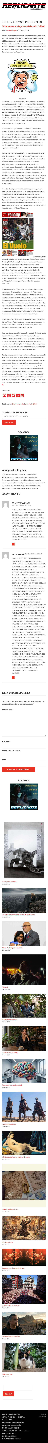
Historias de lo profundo (10, 1209)
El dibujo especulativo (9, 882)
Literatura (7, 1420)
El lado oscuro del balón (20, 404)
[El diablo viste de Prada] (24, 1038)
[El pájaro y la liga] (24, 1228)
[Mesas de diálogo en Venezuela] (24, 934)
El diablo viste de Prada (10, 1053)
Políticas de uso (9, 1436)
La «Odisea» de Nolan (9, 1124)
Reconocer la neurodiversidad (12, 1085)
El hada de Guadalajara (9, 1019)
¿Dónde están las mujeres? (11, 1306)
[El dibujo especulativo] (24, 850)
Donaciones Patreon (11, 1439)
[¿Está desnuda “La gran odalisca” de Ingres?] (24, 1143)
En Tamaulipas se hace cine (11, 1336)
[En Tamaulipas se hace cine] (24, 1323)
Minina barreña (7, 1374)
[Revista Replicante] (24, 6)
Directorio (24, 1431)
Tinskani (5, 987)
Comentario (8, 709)
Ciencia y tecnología (11, 1425)
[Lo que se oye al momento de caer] (24, 1258)
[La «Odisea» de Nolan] (24, 1107)
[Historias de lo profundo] (24, 1186)
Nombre (6, 742)
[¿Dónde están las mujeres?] (24, 1289)
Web (4, 759)
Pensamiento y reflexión (13, 1422)
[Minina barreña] (24, 1358)
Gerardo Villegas (11, 31)
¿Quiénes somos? (9, 1431)
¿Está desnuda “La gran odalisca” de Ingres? (16, 1157)
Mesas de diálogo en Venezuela (12, 948)
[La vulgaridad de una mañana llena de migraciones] (24, 900)
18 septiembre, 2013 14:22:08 (22, 506)
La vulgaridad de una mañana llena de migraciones (18, 915)
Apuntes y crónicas (11, 1414)
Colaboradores (9, 1433)
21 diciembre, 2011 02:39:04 (34, 553)
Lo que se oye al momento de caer (13, 1268)
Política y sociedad (11, 1428)
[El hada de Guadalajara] (24, 1006)
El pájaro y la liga (7, 1242)
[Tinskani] (24, 970)
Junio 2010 (32, 404)
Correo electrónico (11, 751)
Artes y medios (8, 1417)
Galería (21, 1417)
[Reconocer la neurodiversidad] (24, 1071)
